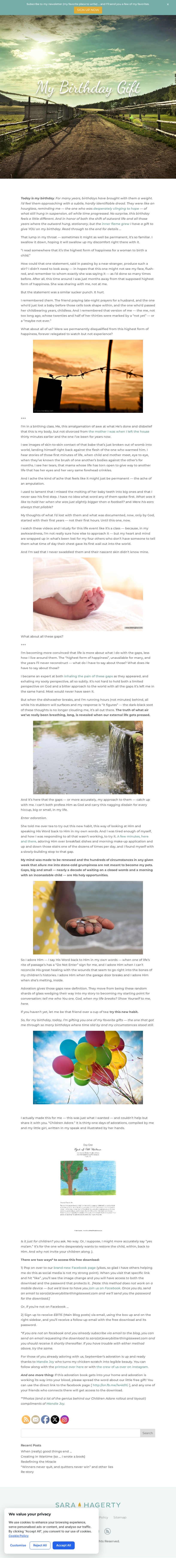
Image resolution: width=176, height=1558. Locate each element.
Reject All (40, 1545)
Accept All (63, 1545)
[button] (172, 4)
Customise (18, 1545)
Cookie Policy (19, 1536)
